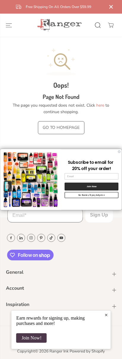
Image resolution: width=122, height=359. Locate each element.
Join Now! (31, 337)
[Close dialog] (119, 151)
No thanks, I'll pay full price (91, 194)
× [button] (106, 315)
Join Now (91, 186)
